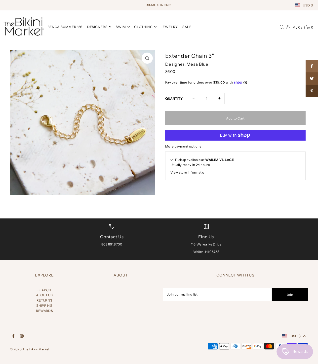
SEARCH (44, 290)
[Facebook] (13, 336)
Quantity (174, 98)
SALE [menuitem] (187, 27)
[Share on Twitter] (312, 78)
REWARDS (44, 311)
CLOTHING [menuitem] (143, 27)
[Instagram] (22, 336)
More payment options (183, 146)
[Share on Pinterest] (312, 91)
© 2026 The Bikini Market (30, 349)
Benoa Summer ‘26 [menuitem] (65, 27)
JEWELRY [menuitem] (169, 27)
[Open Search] (281, 26)
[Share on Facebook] (312, 66)
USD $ (308, 5)
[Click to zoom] (147, 58)
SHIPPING (44, 305)
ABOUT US (44, 295)
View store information (188, 172)
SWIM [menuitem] (121, 27)
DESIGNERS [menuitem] (97, 27)
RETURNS (44, 300)
